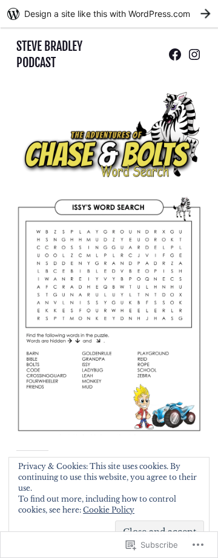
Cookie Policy (108, 509)
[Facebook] (175, 54)
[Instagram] (194, 54)
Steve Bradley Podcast (49, 54)
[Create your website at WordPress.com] (109, 13)
